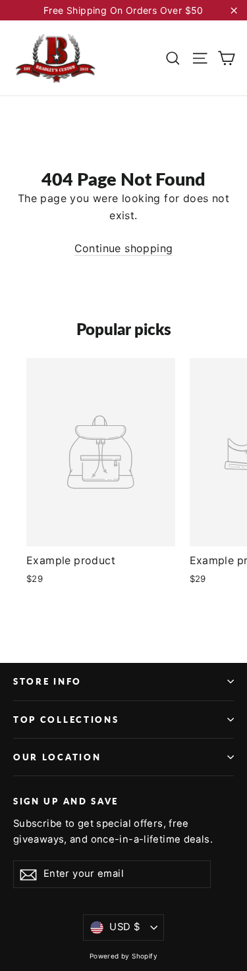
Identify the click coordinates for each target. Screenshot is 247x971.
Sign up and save (66, 801)
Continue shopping (123, 248)
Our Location (57, 757)
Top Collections (66, 719)
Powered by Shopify (123, 956)
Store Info (47, 681)
